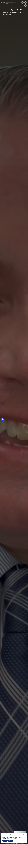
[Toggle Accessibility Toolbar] (2, 419)
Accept (5, 840)
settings (15, 838)
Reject (10, 840)
